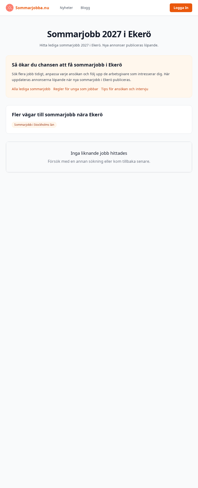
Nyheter (66, 7)
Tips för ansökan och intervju (124, 89)
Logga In (181, 7)
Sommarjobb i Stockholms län (34, 125)
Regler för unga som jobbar (75, 89)
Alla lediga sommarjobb (31, 89)
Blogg (85, 7)
